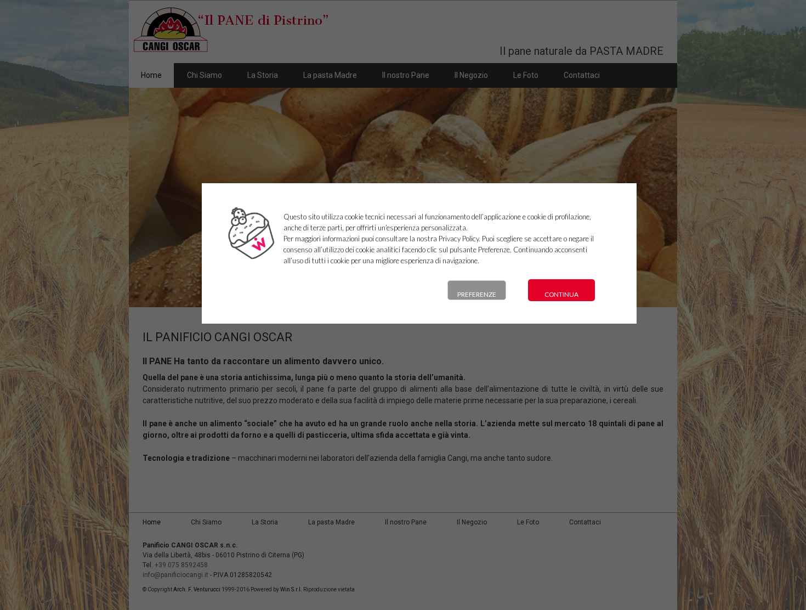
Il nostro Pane (405, 75)
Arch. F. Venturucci (196, 589)
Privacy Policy (459, 238)
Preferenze (476, 294)
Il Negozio (471, 75)
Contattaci (582, 75)
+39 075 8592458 (181, 565)
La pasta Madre (330, 75)
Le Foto (525, 75)
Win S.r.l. (291, 589)
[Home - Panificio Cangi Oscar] (230, 52)
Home (151, 75)
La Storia (262, 75)
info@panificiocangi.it (175, 575)
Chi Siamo (204, 75)
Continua (561, 294)
